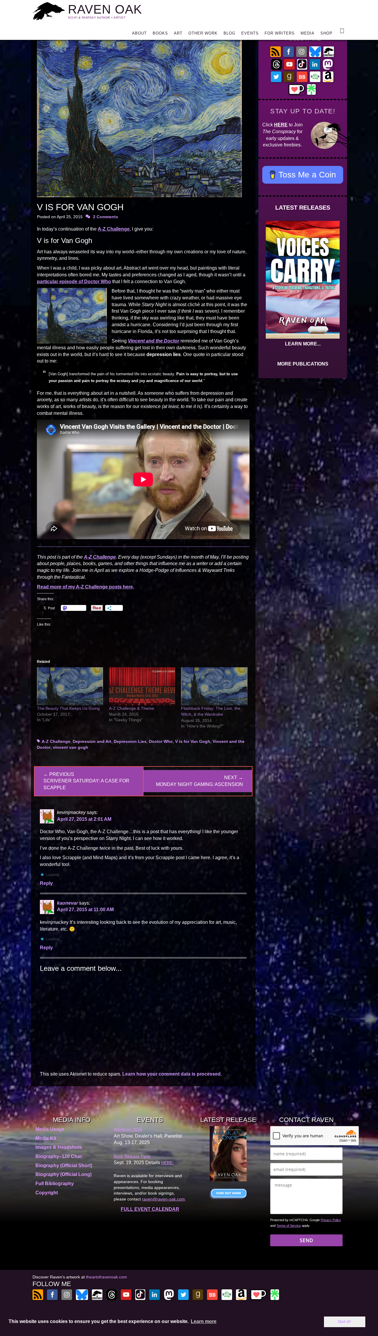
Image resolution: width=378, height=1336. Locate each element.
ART (178, 33)
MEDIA (308, 33)
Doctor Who (161, 741)
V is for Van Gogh (192, 741)
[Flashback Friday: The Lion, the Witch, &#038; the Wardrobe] (214, 686)
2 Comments (105, 216)
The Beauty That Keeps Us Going (68, 708)
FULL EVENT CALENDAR (150, 1209)
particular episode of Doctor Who (74, 281)
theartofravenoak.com (106, 1277)
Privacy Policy (331, 1220)
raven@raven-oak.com (163, 1199)
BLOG (229, 33)
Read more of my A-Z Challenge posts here (85, 586)
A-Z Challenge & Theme (131, 708)
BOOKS (160, 33)
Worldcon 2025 (128, 1129)
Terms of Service (288, 1225)
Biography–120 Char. (59, 1156)
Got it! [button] (344, 1321)
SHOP (326, 33)
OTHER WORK (203, 33)
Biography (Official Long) (63, 1174)
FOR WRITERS (280, 33)
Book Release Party (132, 1156)
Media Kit (45, 1138)
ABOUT (139, 33)
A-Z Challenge (114, 228)
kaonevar (67, 903)
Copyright (46, 1192)
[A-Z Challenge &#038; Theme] (142, 686)
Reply (46, 883)
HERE (281, 124)
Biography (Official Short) (63, 1165)
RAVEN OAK (105, 9)
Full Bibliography (54, 1183)
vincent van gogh (70, 747)
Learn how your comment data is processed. (172, 1073)
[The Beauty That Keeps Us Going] (70, 686)
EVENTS (250, 33)
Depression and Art (92, 741)
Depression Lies (130, 741)
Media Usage (49, 1129)
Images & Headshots (58, 1147)
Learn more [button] (203, 1321)
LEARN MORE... (303, 343)
